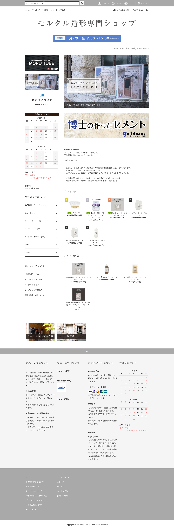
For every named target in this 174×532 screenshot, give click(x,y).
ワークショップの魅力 (33, 290)
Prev (67, 81)
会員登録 (118, 3)
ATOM (33, 509)
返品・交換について (34, 491)
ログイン (130, 3)
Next (146, 81)
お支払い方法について (35, 482)
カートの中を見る (32, 188)
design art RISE (86, 525)
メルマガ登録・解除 (123, 10)
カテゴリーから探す (41, 10)
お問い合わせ (138, 10)
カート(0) (144, 3)
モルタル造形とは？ (33, 285)
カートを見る (62, 491)
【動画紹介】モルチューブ (35, 274)
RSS (27, 509)
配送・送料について (34, 486)
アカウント (105, 3)
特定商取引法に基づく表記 (36, 496)
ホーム (27, 10)
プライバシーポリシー (35, 500)
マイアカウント (63, 477)
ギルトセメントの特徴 (33, 279)
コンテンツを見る (59, 10)
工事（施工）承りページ (34, 295)
